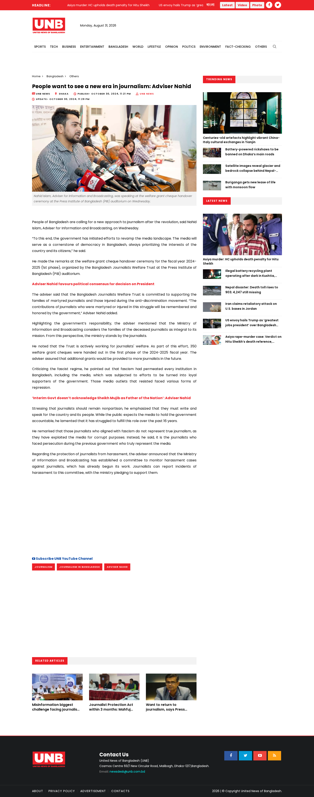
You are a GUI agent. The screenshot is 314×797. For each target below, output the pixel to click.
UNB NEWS (147, 93)
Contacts (120, 791)
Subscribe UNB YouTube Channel (64, 558)
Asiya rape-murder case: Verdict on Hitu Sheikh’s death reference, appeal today (253, 339)
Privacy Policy (61, 791)
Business (69, 46)
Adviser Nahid (117, 567)
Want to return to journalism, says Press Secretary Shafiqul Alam (167, 709)
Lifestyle (154, 46)
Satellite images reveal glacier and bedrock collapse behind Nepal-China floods (252, 168)
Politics (188, 46)
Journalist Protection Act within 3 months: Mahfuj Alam (111, 709)
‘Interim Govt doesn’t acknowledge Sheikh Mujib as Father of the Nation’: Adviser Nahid (111, 398)
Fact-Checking (238, 46)
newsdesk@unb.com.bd (122, 771)
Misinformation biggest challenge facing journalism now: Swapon (56, 709)
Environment (210, 46)
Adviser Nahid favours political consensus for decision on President (93, 283)
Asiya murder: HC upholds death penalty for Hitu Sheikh (241, 261)
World (137, 46)
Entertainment (92, 46)
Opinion (171, 46)
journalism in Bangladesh (79, 567)
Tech (54, 46)
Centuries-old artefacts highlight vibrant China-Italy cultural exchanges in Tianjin (241, 140)
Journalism (43, 567)
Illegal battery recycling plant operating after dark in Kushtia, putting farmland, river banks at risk (253, 273)
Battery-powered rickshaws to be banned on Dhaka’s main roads (252, 151)
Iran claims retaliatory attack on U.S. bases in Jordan (251, 306)
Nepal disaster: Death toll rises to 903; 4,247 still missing (251, 289)
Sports (40, 46)
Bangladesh (118, 46)
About (37, 791)
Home (36, 76)
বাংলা (211, 5)
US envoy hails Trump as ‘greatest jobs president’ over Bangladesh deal (252, 322)
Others (261, 46)
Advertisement (93, 791)
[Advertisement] (114, 515)
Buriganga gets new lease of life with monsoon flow (250, 184)
